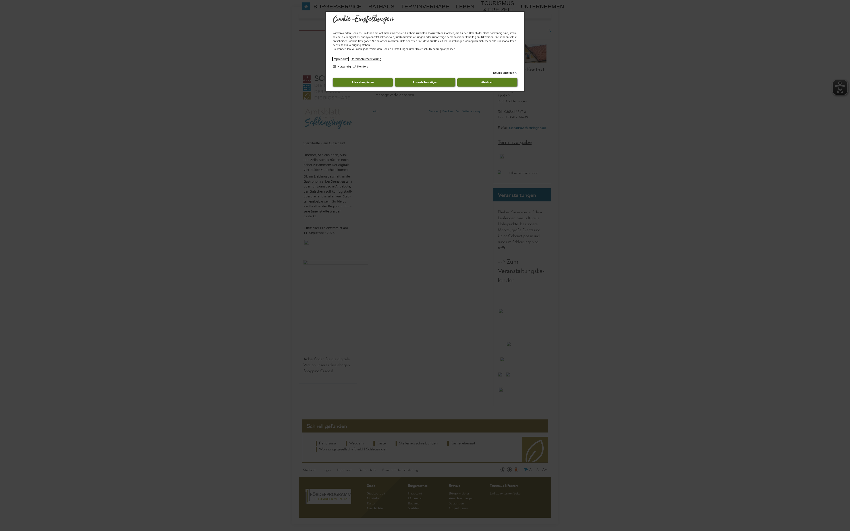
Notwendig (344, 66)
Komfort (362, 66)
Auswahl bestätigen (425, 82)
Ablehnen (487, 82)
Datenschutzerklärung (366, 59)
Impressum (340, 59)
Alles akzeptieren (363, 82)
